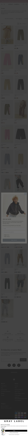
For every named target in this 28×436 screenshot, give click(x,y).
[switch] (3, 434)
